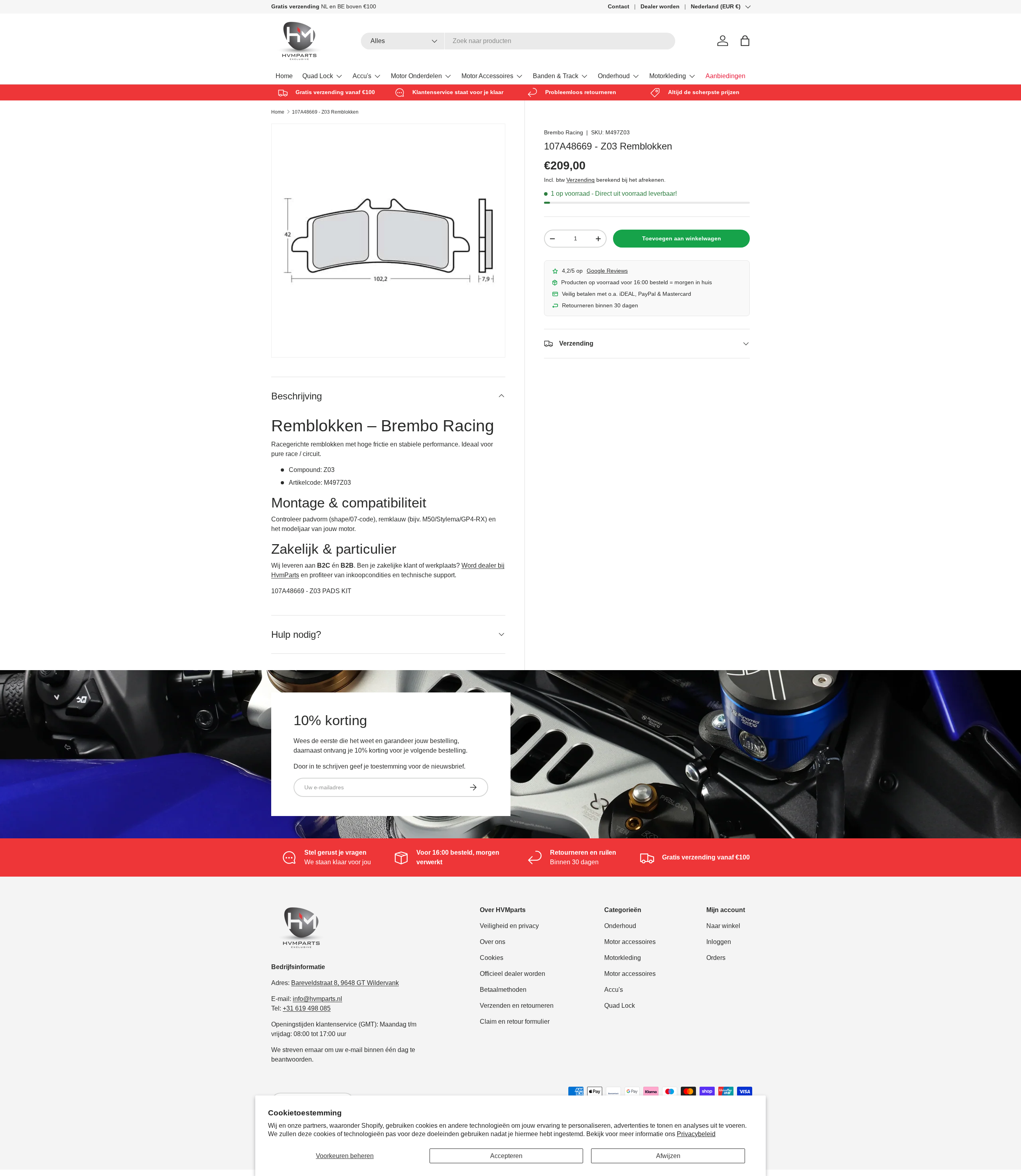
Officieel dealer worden (512, 973)
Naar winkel (723, 925)
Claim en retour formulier (515, 1021)
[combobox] (518, 41)
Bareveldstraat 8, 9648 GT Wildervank (345, 982)
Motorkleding (667, 76)
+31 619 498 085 (307, 1008)
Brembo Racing (563, 132)
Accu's (362, 76)
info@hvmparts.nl (317, 998)
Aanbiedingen (725, 76)
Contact (618, 6)
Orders (715, 957)
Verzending (580, 180)
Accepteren (506, 1155)
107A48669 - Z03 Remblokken (325, 112)
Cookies (491, 957)
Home (284, 76)
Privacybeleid (696, 1134)
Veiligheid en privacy (509, 925)
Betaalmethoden (503, 989)
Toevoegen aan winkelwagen (681, 238)
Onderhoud (614, 76)
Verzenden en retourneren (517, 1005)
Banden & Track (555, 76)
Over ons (492, 941)
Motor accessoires (630, 941)
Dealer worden (660, 6)
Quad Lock (317, 76)
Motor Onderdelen (416, 76)
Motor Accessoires (487, 76)
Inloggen (718, 941)
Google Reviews (607, 270)
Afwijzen (668, 1155)
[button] (745, 40)
